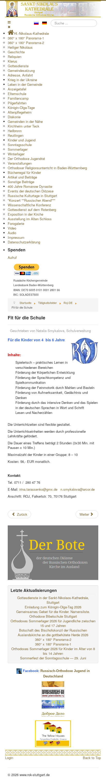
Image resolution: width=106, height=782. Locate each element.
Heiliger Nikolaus (20, 47)
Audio (12, 232)
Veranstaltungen (20, 163)
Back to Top (92, 757)
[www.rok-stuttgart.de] (53, 9)
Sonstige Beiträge (21, 181)
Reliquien (14, 56)
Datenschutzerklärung (24, 242)
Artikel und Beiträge (22, 177)
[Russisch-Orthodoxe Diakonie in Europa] (53, 713)
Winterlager (16, 153)
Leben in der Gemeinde (25, 84)
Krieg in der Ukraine (22, 79)
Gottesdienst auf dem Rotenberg (32, 209)
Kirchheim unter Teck (23, 126)
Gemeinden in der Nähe (25, 121)
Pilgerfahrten (17, 102)
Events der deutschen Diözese (31, 191)
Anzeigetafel (17, 89)
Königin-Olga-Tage (21, 107)
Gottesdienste (18, 65)
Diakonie (14, 116)
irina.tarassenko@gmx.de (38, 489)
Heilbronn (15, 130)
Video (12, 228)
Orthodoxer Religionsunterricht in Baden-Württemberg (47, 167)
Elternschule (17, 93)
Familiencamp (18, 98)
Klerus (12, 61)
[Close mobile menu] (9, 26)
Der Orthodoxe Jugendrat (26, 158)
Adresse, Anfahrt (20, 75)
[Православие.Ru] (53, 693)
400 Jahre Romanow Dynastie (30, 186)
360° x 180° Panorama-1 (26, 38)
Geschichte (16, 51)
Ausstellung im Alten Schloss (30, 218)
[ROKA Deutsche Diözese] (53, 703)
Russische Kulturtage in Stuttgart (32, 195)
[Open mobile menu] (9, 22)
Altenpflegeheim (20, 112)
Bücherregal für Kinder (24, 172)
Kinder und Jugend (22, 140)
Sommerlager (18, 149)
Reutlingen (15, 135)
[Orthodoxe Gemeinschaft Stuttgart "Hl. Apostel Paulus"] (53, 683)
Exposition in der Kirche (25, 214)
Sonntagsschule (20, 144)
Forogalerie (16, 223)
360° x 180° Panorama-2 (26, 42)
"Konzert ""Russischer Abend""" (31, 200)
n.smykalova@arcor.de (77, 489)
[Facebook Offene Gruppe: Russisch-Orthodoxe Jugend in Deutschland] (19, 669)
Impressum (16, 237)
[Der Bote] (53, 552)
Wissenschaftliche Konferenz (29, 204)
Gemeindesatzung (21, 70)
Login (9, 757)
